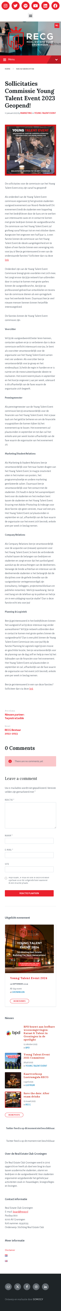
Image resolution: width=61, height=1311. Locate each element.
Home (7, 69)
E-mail (9, 850)
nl (56, 25)
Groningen (18, 992)
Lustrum (30, 1085)
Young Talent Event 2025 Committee (37, 1056)
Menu (11, 59)
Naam (9, 836)
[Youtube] (35, 6)
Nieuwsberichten (25, 69)
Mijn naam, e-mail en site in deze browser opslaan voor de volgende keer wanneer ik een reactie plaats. (29, 880)
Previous (10, 710)
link (7, 260)
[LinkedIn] (45, 1286)
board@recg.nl (20, 1211)
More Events (20, 1001)
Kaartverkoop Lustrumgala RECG (36, 1075)
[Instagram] (5, 6)
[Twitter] (16, 6)
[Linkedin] (45, 6)
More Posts (14, 1115)
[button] (30, 15)
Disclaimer (10, 1250)
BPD (28, 1048)
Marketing (26, 113)
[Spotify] (25, 6)
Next (7, 726)
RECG (28, 1105)
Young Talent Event (45, 113)
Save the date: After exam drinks (36, 1095)
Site (7, 864)
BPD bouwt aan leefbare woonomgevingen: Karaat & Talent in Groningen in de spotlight (39, 1033)
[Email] (8, 1286)
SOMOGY (38, 1299)
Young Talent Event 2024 (28, 978)
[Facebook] (55, 6)
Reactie (9, 800)
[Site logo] (30, 49)
